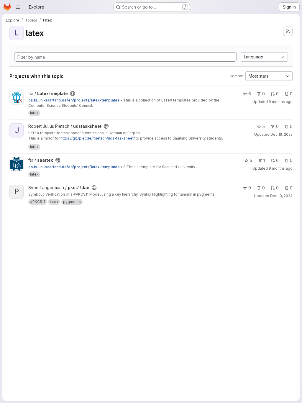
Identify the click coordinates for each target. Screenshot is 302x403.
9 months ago (281, 101)
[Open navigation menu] (18, 7)
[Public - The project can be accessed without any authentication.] (72, 93)
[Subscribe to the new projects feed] (288, 31)
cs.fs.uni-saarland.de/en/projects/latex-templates (73, 100)
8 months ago (281, 168)
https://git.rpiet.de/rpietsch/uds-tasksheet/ (97, 138)
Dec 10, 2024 (281, 196)
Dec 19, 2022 (281, 134)
